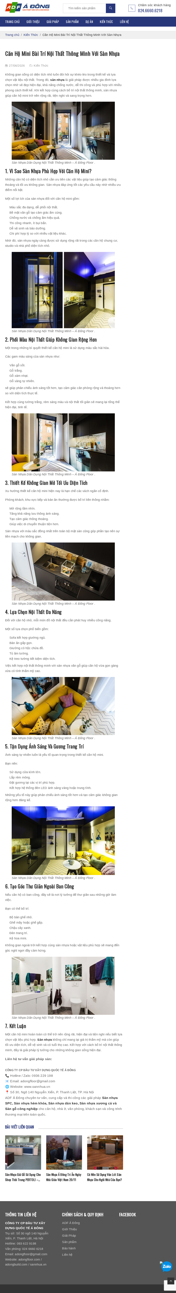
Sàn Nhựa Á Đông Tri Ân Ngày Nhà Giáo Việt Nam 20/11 (22, 1177)
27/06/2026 (17, 65)
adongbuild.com (16, 1264)
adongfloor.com (29, 1259)
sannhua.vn (38, 1264)
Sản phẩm (72, 21)
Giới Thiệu (33, 21)
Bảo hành (69, 1248)
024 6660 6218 (32, 1249)
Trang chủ (12, 21)
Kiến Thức (106, 21)
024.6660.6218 (150, 10)
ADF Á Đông (71, 1223)
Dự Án (89, 21)
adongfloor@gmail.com (31, 1254)
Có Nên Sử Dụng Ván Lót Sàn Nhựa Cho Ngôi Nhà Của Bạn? (63, 1177)
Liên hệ (124, 21)
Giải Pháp (53, 21)
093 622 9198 (26, 1243)
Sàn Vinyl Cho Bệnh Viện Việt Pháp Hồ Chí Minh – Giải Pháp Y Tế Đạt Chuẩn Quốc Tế (105, 1177)
